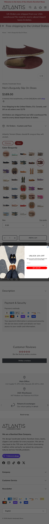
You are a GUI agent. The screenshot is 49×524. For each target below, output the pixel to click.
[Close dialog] (47, 247)
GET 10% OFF (37, 267)
